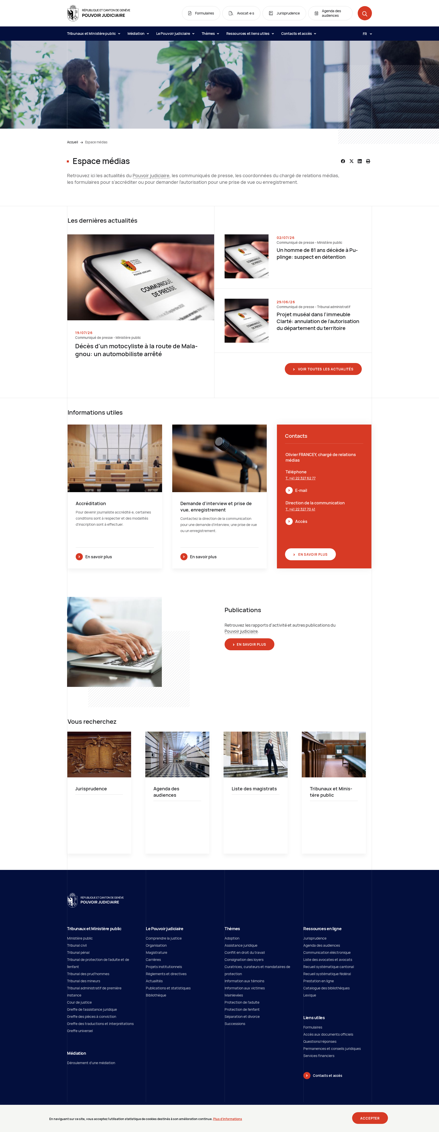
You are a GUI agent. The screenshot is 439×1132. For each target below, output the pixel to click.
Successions (235, 1023)
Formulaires (312, 1027)
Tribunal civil (77, 945)
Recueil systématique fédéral (327, 973)
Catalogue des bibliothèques (326, 988)
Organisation (156, 945)
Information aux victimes (245, 988)
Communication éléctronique (327, 952)
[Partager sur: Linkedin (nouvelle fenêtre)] (360, 161)
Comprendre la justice (164, 938)
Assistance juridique (241, 945)
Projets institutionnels (164, 966)
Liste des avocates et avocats (327, 959)
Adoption (232, 938)
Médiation (136, 33)
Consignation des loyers (244, 959)
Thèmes (209, 33)
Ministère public (80, 938)
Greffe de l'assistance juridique (92, 1009)
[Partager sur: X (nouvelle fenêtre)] (351, 161)
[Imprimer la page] (368, 161)
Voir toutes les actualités (325, 369)
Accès (301, 521)
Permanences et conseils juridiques (332, 1048)
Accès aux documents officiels (328, 1034)
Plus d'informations (227, 1118)
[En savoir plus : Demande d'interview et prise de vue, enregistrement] (219, 496)
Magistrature (156, 952)
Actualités (154, 980)
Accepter (370, 1118)
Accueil (72, 142)
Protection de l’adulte (242, 1002)
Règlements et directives (166, 973)
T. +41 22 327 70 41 (300, 509)
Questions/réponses (319, 1041)
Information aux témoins (244, 980)
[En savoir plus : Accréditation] (115, 496)
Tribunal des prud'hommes (88, 973)
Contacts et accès (296, 33)
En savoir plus (312, 554)
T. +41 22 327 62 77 (301, 478)
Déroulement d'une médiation (91, 1062)
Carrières (153, 959)
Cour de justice (79, 1002)
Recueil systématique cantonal (328, 966)
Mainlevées (234, 995)
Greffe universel (80, 1030)
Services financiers (318, 1055)
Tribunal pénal (78, 952)
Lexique (309, 995)
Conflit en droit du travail (245, 952)
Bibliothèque (156, 995)
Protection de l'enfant (242, 1009)
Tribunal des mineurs (83, 980)
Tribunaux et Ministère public (92, 33)
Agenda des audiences (321, 945)
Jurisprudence (314, 938)
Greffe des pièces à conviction (91, 1016)
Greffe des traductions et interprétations (100, 1023)
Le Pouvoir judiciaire (173, 33)
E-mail (301, 490)
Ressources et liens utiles (248, 33)
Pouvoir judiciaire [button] (151, 175)
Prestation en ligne (318, 980)
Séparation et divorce (242, 1016)
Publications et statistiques (168, 988)
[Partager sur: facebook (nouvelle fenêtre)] (343, 161)
